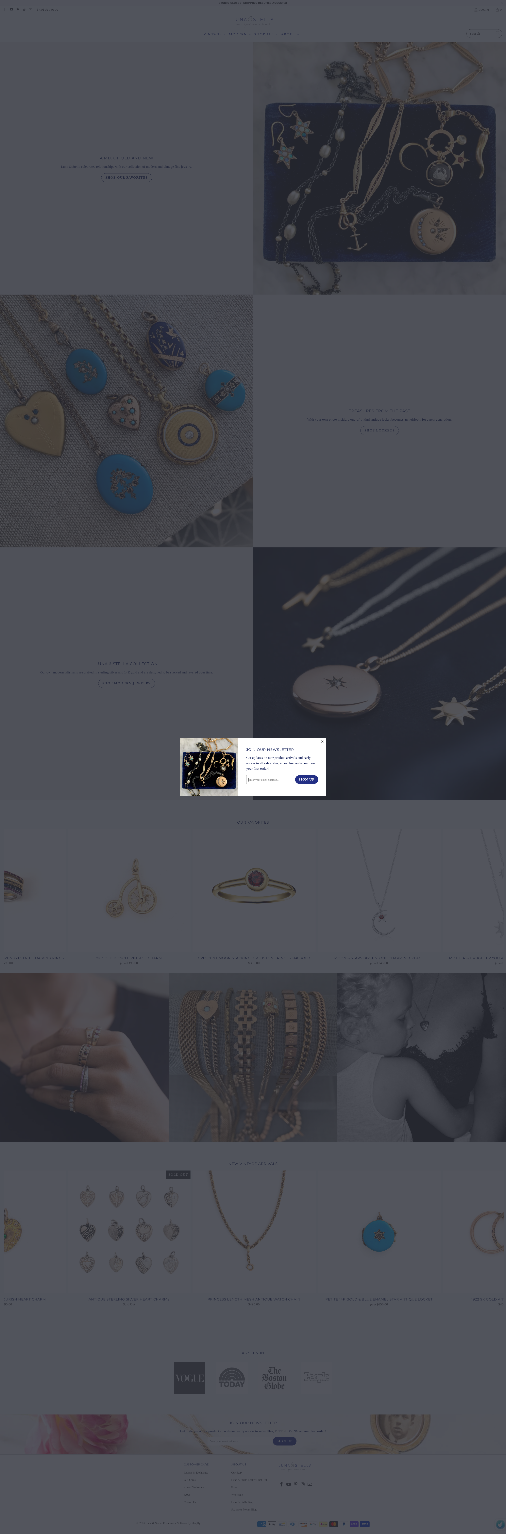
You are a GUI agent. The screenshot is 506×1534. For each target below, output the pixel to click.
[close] (322, 741)
